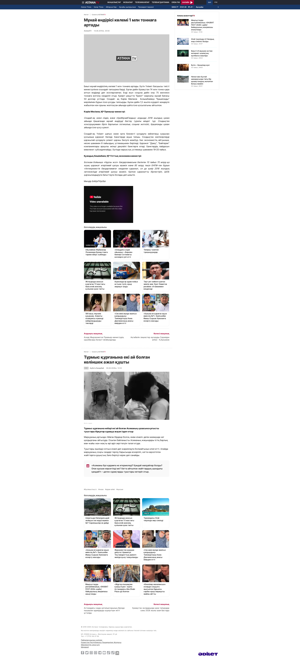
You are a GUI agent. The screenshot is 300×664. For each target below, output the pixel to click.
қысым (120, 489)
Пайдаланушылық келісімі (91, 640)
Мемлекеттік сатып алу (90, 645)
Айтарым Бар (111, 7)
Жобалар (128, 2)
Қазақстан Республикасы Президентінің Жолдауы (101, 642)
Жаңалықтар (114, 2)
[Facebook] (82, 652)
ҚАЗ (209, 2)
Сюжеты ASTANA (99, 14)
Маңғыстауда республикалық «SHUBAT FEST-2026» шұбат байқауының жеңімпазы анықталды (202, 25)
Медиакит (85, 647)
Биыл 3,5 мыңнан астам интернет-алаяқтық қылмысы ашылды (201, 53)
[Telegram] (100, 652)
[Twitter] (87, 652)
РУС (216, 2)
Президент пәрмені (146, 7)
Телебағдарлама (160, 2)
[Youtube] (104, 652)
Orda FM (176, 2)
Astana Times (86, 7)
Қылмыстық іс (91, 489)
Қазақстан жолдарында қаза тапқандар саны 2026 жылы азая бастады (150, 609)
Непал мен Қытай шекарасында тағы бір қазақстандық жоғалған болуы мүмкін (202, 80)
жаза (101, 489)
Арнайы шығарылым (127, 7)
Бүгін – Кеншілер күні (200, 65)
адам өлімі (110, 489)
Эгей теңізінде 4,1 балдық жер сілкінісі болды (202, 40)
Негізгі (86, 14)
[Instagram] (91, 652)
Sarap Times (98, 7)
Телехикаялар (142, 2)
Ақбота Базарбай (97, 368)
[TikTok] (108, 652)
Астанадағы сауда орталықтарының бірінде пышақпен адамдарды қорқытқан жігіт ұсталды (104, 610)
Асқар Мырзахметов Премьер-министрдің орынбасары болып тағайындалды (104, 338)
